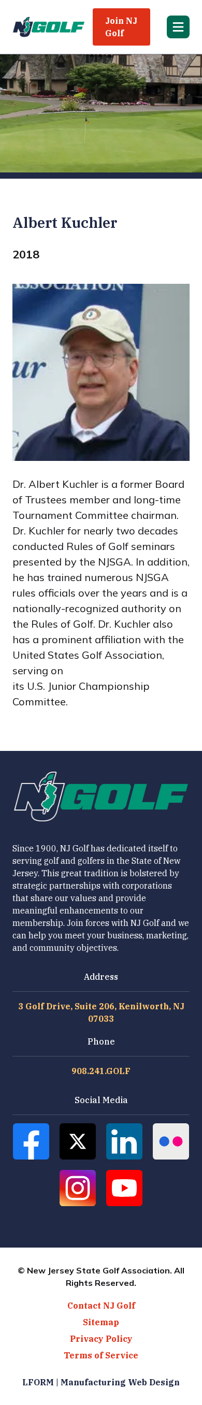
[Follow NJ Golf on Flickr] (171, 1141)
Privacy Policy (101, 1339)
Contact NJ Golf (101, 1305)
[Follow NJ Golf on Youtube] (124, 1188)
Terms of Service (101, 1355)
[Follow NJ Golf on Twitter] (78, 1141)
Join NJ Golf (121, 27)
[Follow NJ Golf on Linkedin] (124, 1141)
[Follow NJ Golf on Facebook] (31, 1141)
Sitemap (101, 1322)
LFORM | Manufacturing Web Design (101, 1382)
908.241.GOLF (101, 1071)
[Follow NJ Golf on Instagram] (78, 1188)
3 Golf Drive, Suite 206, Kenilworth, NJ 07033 (101, 1012)
